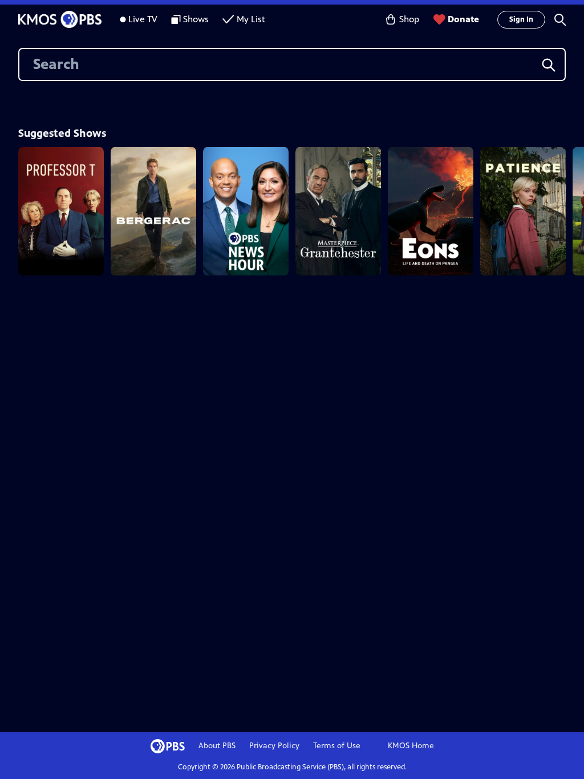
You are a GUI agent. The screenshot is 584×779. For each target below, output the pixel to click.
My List (251, 19)
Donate (463, 19)
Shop (409, 19)
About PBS (217, 745)
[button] (560, 19)
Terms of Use (336, 745)
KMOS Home (411, 745)
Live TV (142, 19)
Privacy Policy (274, 745)
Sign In (521, 19)
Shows (196, 19)
